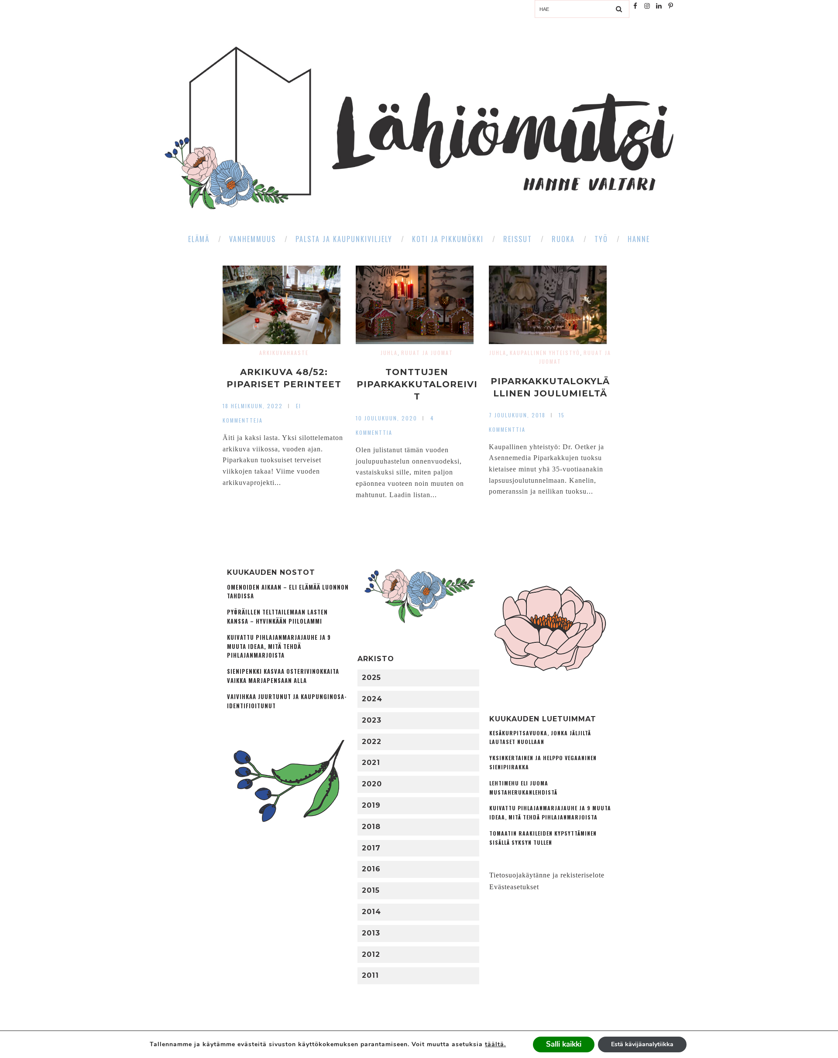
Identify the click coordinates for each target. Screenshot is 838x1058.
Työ (601, 239)
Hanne (639, 239)
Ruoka (563, 239)
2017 (371, 848)
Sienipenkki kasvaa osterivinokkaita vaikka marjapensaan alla (283, 676)
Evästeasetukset (514, 887)
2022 (371, 741)
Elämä (199, 239)
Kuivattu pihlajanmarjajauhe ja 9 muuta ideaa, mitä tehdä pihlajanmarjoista (279, 646)
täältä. (495, 1044)
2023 (371, 720)
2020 (372, 784)
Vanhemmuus (252, 239)
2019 (371, 805)
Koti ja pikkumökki (448, 239)
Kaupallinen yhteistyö (545, 352)
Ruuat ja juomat (427, 352)
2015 (371, 890)
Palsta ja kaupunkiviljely (343, 239)
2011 (370, 975)
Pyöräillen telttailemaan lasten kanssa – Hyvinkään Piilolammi (277, 616)
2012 (371, 954)
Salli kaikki (563, 1044)
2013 (371, 933)
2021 (371, 762)
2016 (371, 869)
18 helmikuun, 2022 (253, 406)
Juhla (389, 352)
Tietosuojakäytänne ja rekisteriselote (546, 875)
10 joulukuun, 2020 (386, 418)
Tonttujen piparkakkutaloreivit (417, 384)
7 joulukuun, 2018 (517, 415)
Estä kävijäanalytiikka (642, 1044)
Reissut (517, 239)
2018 (371, 827)
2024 (372, 699)
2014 (371, 912)
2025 (371, 677)
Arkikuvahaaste (284, 352)
